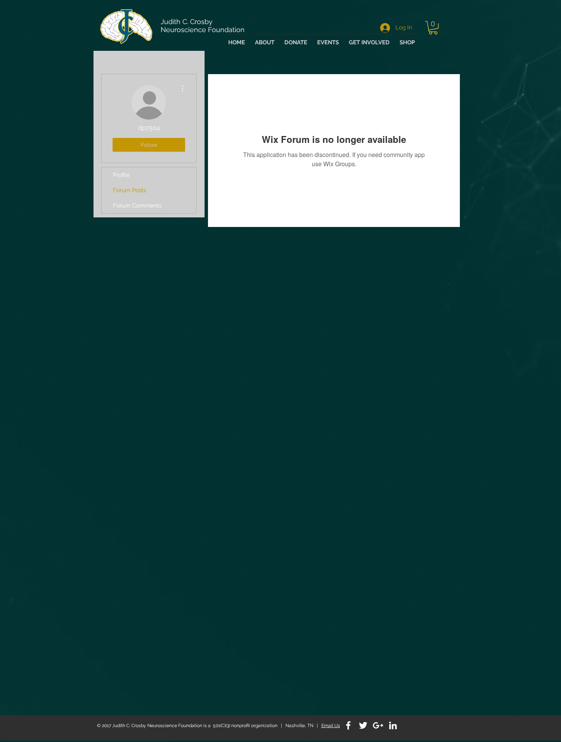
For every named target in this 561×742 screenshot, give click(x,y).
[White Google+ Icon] (378, 725)
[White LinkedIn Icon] (392, 725)
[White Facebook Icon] (348, 725)
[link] (433, 27)
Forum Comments (137, 205)
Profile (121, 175)
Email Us (330, 725)
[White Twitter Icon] (363, 725)
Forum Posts (129, 190)
